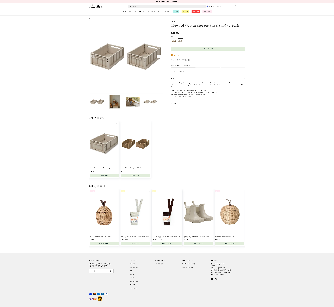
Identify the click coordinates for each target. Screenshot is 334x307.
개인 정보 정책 (134, 281)
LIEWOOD (174, 21)
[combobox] (167, 6)
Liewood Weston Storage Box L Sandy (100, 168)
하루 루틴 (168, 11)
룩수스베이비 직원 (187, 267)
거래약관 (132, 277)
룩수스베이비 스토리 (188, 264)
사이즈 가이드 (159, 264)
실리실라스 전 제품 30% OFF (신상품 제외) (167, 1)
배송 (131, 270)
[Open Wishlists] (240, 6)
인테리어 (160, 11)
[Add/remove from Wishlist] (117, 123)
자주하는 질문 (134, 267)
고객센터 (132, 264)
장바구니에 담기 (208, 48)
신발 (135, 11)
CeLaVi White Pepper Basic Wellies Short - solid (196, 236)
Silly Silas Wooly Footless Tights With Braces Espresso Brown (168, 236)
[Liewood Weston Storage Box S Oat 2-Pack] (174, 41)
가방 (139, 11)
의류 (130, 11)
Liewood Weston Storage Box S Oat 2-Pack (132, 168)
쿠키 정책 (133, 284)
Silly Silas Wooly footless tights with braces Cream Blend (136, 236)
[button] (244, 6)
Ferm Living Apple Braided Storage (224, 236)
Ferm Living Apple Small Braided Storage (100, 236)
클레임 (132, 274)
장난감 (153, 11)
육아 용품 (146, 11)
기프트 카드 (133, 288)
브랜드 (124, 11)
